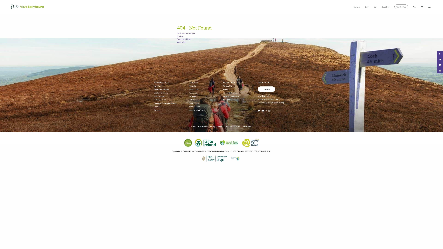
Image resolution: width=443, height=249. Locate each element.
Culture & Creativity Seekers (165, 103)
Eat (375, 7)
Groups (157, 110)
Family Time (193, 89)
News (225, 89)
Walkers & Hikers (161, 93)
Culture (192, 100)
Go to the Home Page (186, 33)
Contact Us (227, 100)
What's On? (227, 86)
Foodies (157, 106)
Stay (366, 7)
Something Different (197, 110)
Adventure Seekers (161, 89)
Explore (356, 7)
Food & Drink (194, 103)
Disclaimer (247, 126)
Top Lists (192, 86)
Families (157, 86)
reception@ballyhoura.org (273, 103)
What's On (181, 42)
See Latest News (184, 39)
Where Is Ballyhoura (231, 96)
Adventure (193, 93)
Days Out (385, 7)
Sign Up (266, 89)
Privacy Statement (216, 126)
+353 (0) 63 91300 (271, 99)
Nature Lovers (159, 96)
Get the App (401, 7)
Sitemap (229, 126)
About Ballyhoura (230, 93)
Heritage (192, 96)
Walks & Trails (194, 106)
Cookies (237, 126)
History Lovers (160, 100)
